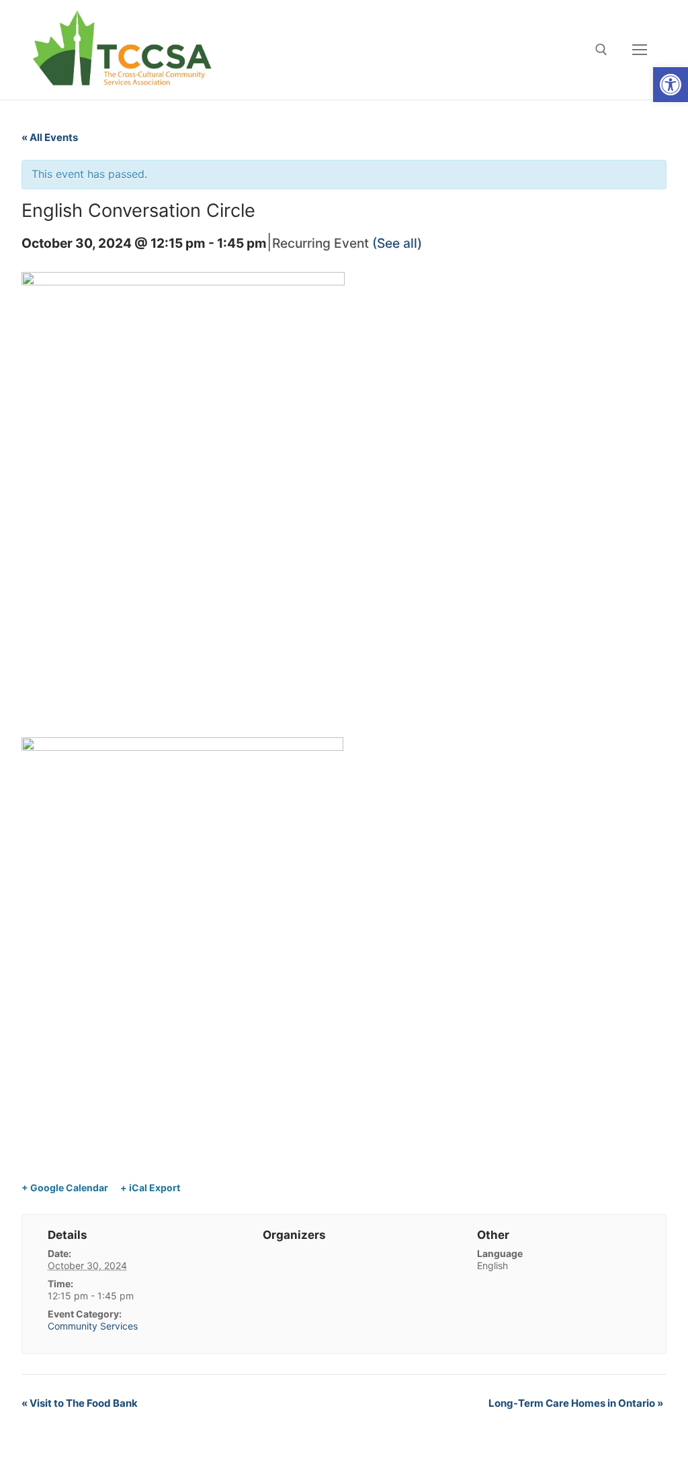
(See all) (397, 243)
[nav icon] (639, 50)
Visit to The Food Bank (80, 1403)
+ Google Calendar (65, 1187)
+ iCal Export (150, 1187)
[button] (670, 84)
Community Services (93, 1326)
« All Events (50, 137)
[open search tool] (601, 50)
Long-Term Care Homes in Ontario (575, 1403)
